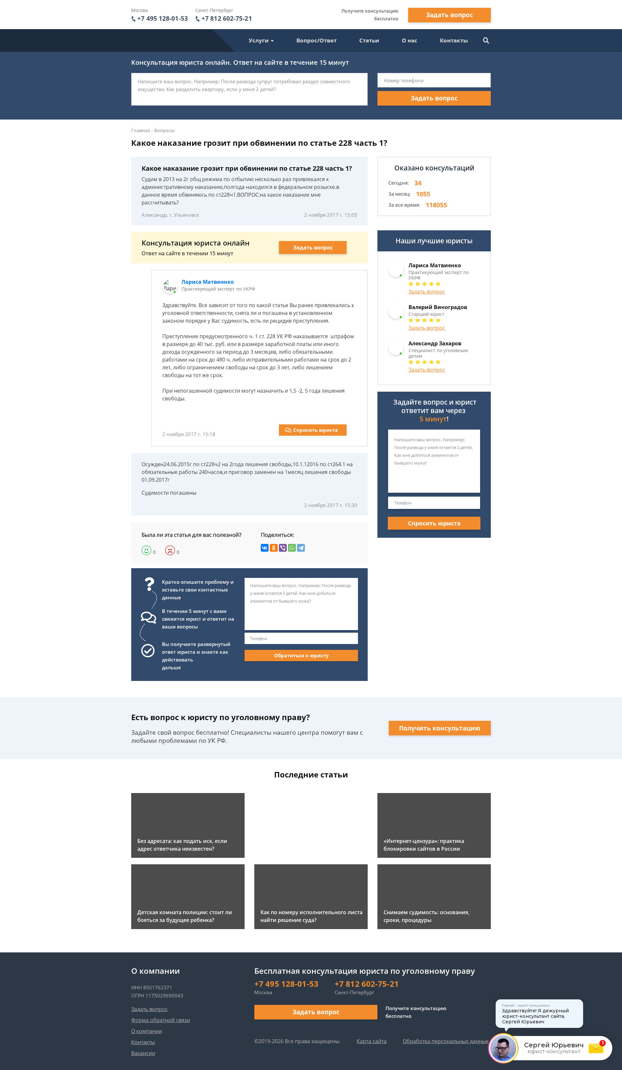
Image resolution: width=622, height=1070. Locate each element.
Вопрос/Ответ (316, 40)
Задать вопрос (449, 15)
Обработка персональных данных (446, 1041)
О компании (146, 1031)
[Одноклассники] (274, 548)
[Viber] (283, 548)
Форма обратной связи (160, 1020)
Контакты (454, 40)
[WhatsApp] (292, 548)
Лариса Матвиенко (207, 281)
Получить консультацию (439, 728)
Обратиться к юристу (301, 655)
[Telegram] (301, 548)
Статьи (369, 40)
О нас (409, 40)
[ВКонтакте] (265, 548)
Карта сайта (371, 1041)
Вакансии (143, 1053)
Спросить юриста (315, 430)
